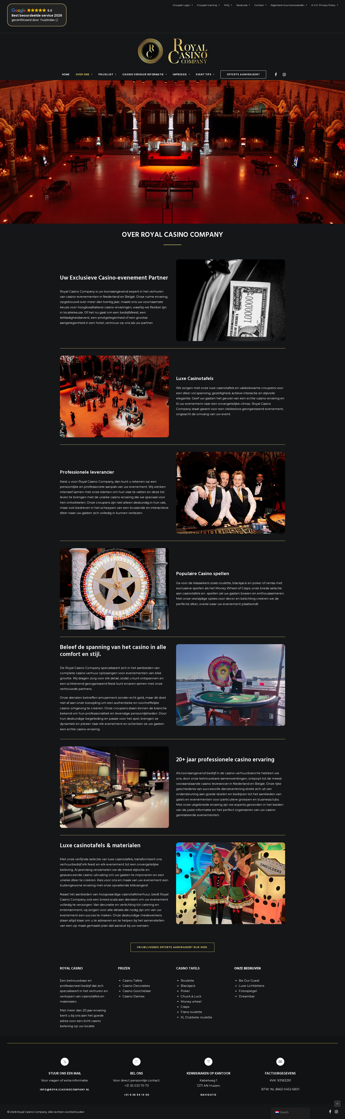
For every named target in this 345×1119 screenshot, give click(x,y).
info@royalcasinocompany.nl (64, 1089)
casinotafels (225, 388)
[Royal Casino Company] (172, 51)
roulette (224, 583)
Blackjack (188, 986)
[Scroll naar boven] (337, 1103)
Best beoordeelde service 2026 (37, 15)
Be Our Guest (249, 980)
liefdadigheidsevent (74, 317)
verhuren (156, 291)
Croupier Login (181, 5)
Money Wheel (226, 588)
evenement (194, 404)
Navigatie (208, 1094)
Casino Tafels (132, 980)
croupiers (268, 388)
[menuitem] (183, 5)
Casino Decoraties (136, 986)
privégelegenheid (111, 317)
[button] (276, 74)
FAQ (226, 5)
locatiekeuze (73, 312)
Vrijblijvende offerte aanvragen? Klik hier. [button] (172, 947)
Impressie (180, 74)
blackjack (239, 583)
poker (257, 583)
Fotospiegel (248, 991)
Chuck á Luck (191, 996)
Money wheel (191, 1001)
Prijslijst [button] (105, 74)
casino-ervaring (268, 398)
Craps (246, 588)
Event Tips (203, 74)
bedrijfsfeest (129, 312)
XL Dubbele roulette (196, 1017)
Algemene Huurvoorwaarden (287, 5)
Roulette (187, 980)
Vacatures (241, 5)
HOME (66, 74)
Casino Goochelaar (137, 991)
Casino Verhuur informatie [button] (143, 74)
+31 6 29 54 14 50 (136, 1094)
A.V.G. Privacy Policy (323, 5)
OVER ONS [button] (82, 74)
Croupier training (207, 5)
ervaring (161, 297)
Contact (259, 5)
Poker (185, 991)
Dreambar (247, 996)
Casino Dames (133, 996)
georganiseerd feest (100, 683)
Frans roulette (191, 1012)
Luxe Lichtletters (251, 986)
